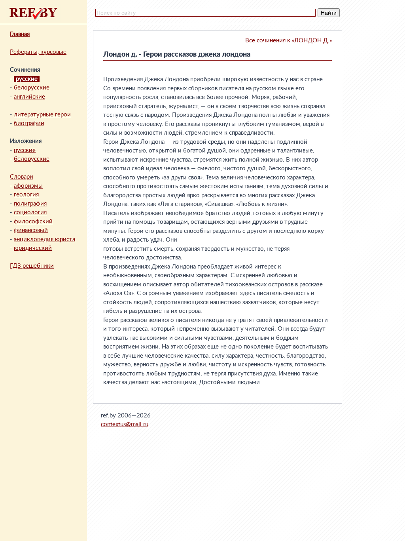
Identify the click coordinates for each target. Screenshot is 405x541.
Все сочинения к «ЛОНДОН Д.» (288, 41)
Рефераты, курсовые (38, 52)
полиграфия (30, 204)
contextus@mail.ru (124, 424)
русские (25, 150)
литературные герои (42, 115)
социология (30, 212)
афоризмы (28, 186)
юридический (33, 248)
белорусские (31, 88)
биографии (29, 123)
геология (26, 195)
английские (29, 97)
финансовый (31, 230)
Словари (21, 177)
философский (33, 222)
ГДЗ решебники (32, 266)
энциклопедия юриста (44, 239)
